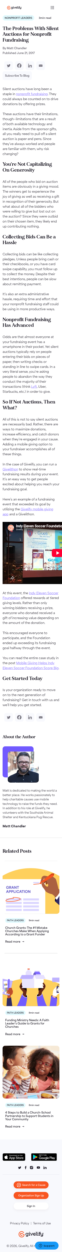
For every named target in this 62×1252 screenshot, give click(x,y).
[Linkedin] (29, 65)
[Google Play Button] (44, 1157)
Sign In (31, 1206)
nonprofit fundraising (32, 94)
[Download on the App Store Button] (15, 1157)
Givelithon (10, 469)
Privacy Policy (19, 1223)
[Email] (40, 65)
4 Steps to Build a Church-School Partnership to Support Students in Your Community (29, 1116)
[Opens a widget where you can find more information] (47, 1246)
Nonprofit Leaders (18, 17)
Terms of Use (42, 1223)
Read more (12, 941)
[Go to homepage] (28, 7)
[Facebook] (19, 65)
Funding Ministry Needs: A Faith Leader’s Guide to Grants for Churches (27, 1023)
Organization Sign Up (31, 1195)
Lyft (34, 386)
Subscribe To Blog (17, 75)
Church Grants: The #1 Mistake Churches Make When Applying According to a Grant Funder (27, 931)
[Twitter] (8, 65)
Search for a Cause (33, 1184)
